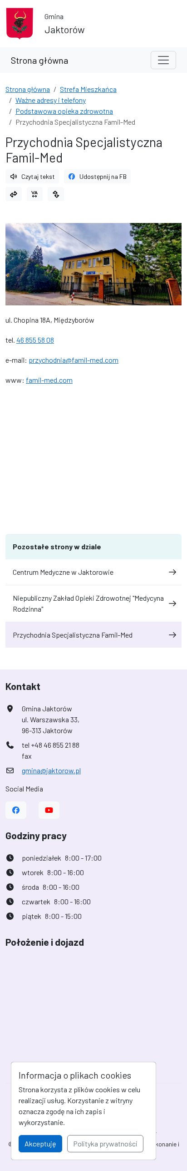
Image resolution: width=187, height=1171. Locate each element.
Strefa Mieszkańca (88, 89)
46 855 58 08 (35, 339)
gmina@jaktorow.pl (51, 770)
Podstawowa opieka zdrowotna (64, 110)
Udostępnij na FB (103, 176)
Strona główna (39, 60)
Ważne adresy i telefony (50, 100)
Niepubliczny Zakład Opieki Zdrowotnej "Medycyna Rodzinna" (88, 603)
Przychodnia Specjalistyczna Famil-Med (73, 634)
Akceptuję (40, 1143)
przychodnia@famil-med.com (73, 359)
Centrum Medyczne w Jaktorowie (63, 572)
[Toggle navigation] (163, 60)
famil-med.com (49, 379)
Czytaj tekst (38, 176)
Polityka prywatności (105, 1143)
